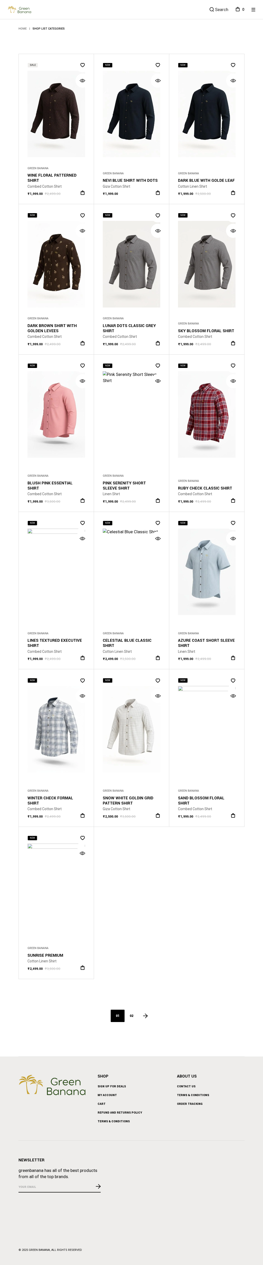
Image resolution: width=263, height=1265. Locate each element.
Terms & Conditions (114, 1121)
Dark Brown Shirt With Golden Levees (52, 328)
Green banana (39, 1250)
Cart (102, 1104)
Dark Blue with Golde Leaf (206, 180)
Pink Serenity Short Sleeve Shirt (124, 485)
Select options (83, 193)
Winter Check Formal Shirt (50, 800)
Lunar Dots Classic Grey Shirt (129, 328)
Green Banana (38, 168)
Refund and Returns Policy (120, 1113)
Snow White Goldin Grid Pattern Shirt (128, 800)
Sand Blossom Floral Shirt (201, 800)
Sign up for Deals (112, 1086)
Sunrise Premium (45, 955)
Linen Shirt (111, 494)
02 (131, 1016)
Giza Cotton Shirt (116, 186)
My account (107, 1095)
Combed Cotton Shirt (44, 186)
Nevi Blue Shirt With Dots (130, 180)
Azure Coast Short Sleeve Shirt (206, 643)
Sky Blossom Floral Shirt (206, 331)
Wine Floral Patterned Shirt (52, 178)
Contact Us (186, 1086)
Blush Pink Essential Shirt (50, 485)
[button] (83, 65)
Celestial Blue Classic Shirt (127, 643)
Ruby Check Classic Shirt (205, 488)
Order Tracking (190, 1104)
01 (117, 1016)
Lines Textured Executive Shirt (54, 643)
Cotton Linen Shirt (192, 186)
